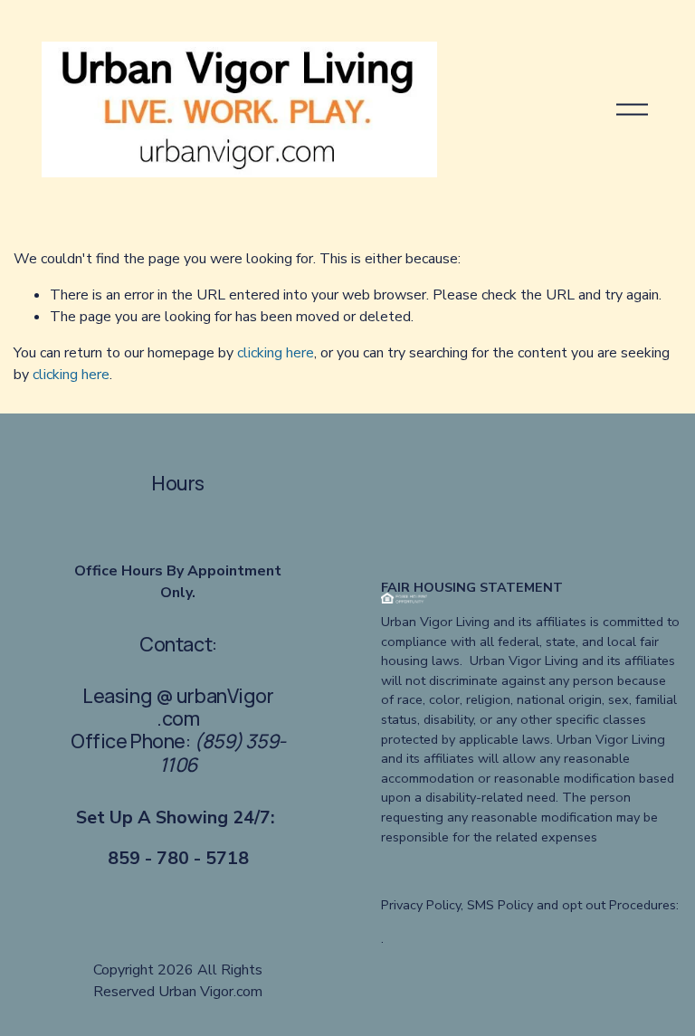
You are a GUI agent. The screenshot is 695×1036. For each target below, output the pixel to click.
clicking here (275, 353)
